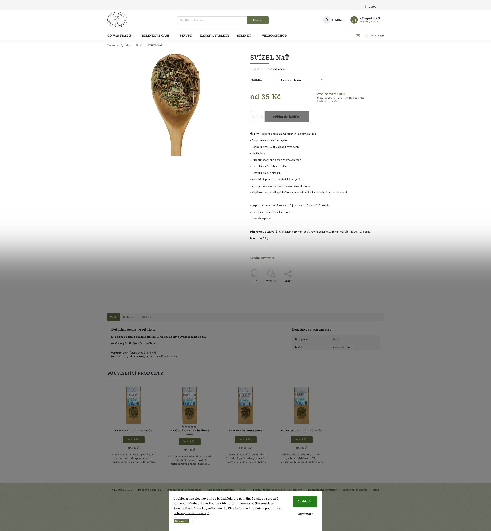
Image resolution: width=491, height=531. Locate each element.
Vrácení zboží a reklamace (184, 489)
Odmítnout (305, 514)
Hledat (258, 20)
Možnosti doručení (328, 101)
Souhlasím (305, 501)
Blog (372, 6)
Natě (336, 339)
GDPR (243, 489)
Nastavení (181, 521)
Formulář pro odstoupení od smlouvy (277, 489)
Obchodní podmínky (220, 489)
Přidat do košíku (287, 116)
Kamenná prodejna (355, 489)
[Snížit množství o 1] (253, 117)
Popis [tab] (113, 317)
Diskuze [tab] (147, 317)
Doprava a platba (149, 489)
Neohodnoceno (276, 69)
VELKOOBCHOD (122, 489)
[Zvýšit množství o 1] (262, 117)
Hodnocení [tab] (130, 317)
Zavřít (371, 287)
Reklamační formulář (322, 489)
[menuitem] (122, 35)
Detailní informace (262, 258)
